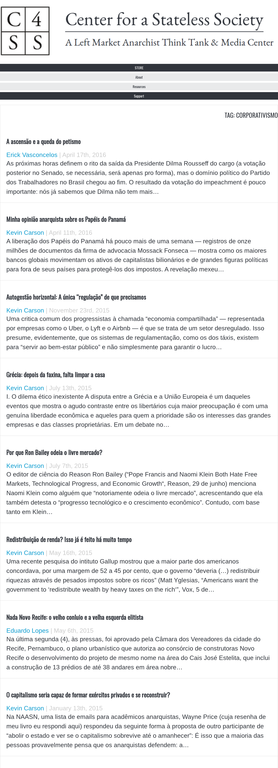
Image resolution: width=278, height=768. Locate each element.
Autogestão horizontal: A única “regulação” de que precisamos (76, 296)
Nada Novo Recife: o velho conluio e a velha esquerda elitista (74, 616)
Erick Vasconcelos (31, 154)
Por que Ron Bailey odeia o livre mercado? (54, 452)
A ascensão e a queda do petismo (43, 141)
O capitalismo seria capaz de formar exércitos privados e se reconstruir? (88, 694)
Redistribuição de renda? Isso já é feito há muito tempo (69, 539)
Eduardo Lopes (27, 630)
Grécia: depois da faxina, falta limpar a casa (55, 374)
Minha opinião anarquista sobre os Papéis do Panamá (66, 218)
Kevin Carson (25, 232)
